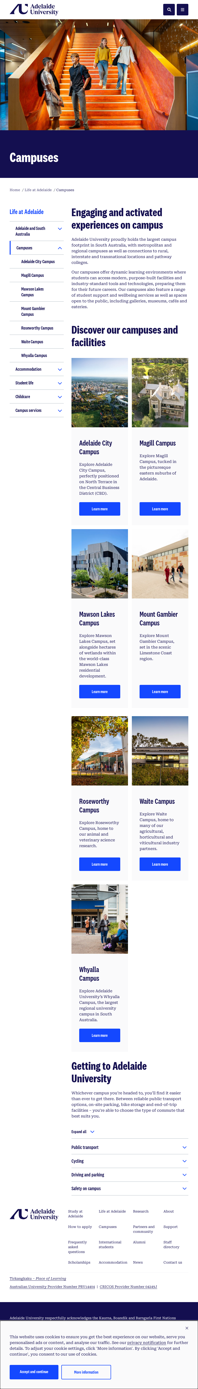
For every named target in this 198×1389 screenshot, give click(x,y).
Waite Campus (32, 341)
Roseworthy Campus (37, 328)
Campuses (24, 248)
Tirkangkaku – (38, 1278)
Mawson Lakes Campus (32, 292)
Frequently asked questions (77, 1247)
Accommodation (28, 369)
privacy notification (146, 1342)
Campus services (28, 410)
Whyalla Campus (34, 355)
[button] (186, 1328)
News (138, 1262)
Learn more (100, 509)
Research (140, 1211)
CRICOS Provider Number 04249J (128, 1287)
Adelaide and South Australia (30, 231)
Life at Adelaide (112, 1211)
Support (170, 1227)
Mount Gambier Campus (33, 311)
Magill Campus (32, 275)
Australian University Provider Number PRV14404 (52, 1287)
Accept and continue (34, 1371)
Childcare (22, 396)
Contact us (172, 1262)
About (168, 1211)
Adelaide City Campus (38, 261)
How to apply (80, 1227)
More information (86, 1372)
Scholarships (79, 1262)
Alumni (139, 1242)
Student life (24, 383)
